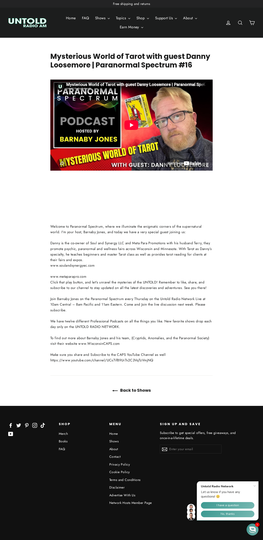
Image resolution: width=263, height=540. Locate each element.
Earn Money (130, 27)
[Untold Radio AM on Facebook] (10, 425)
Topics (121, 18)
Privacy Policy (119, 464)
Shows (101, 18)
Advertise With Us (122, 495)
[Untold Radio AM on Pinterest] (26, 425)
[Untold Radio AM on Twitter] (18, 425)
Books (63, 441)
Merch (63, 433)
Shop (141, 18)
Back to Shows (135, 390)
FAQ (85, 18)
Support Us (164, 18)
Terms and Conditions (125, 479)
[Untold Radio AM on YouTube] (10, 433)
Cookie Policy (119, 472)
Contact (115, 456)
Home (71, 18)
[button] (252, 529)
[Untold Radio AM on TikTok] (42, 425)
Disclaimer (117, 487)
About (188, 18)
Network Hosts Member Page (130, 502)
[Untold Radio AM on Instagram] (34, 425)
